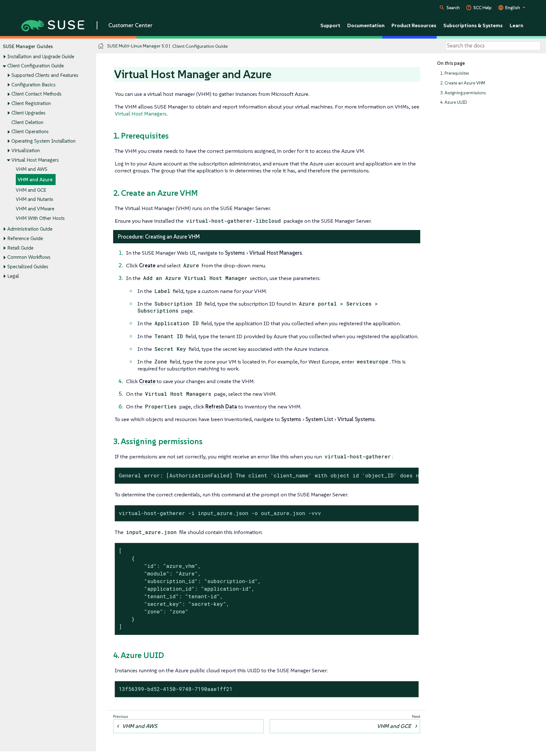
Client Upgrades (28, 113)
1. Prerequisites (454, 73)
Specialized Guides (27, 267)
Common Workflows (29, 257)
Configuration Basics (33, 85)
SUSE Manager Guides (28, 46)
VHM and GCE (31, 190)
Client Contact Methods (36, 94)
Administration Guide (29, 229)
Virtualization (25, 150)
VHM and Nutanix (34, 199)
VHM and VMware (35, 209)
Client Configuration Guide (35, 66)
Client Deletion (27, 122)
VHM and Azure (35, 180)
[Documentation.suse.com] (101, 46)
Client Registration (31, 103)
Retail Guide (20, 248)
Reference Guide (25, 238)
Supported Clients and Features (44, 75)
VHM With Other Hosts (40, 218)
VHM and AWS (31, 169)
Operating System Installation (43, 141)
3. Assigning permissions (463, 93)
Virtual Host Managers (35, 160)
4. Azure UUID (453, 102)
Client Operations (30, 131)
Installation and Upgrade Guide (40, 56)
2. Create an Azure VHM (462, 83)
